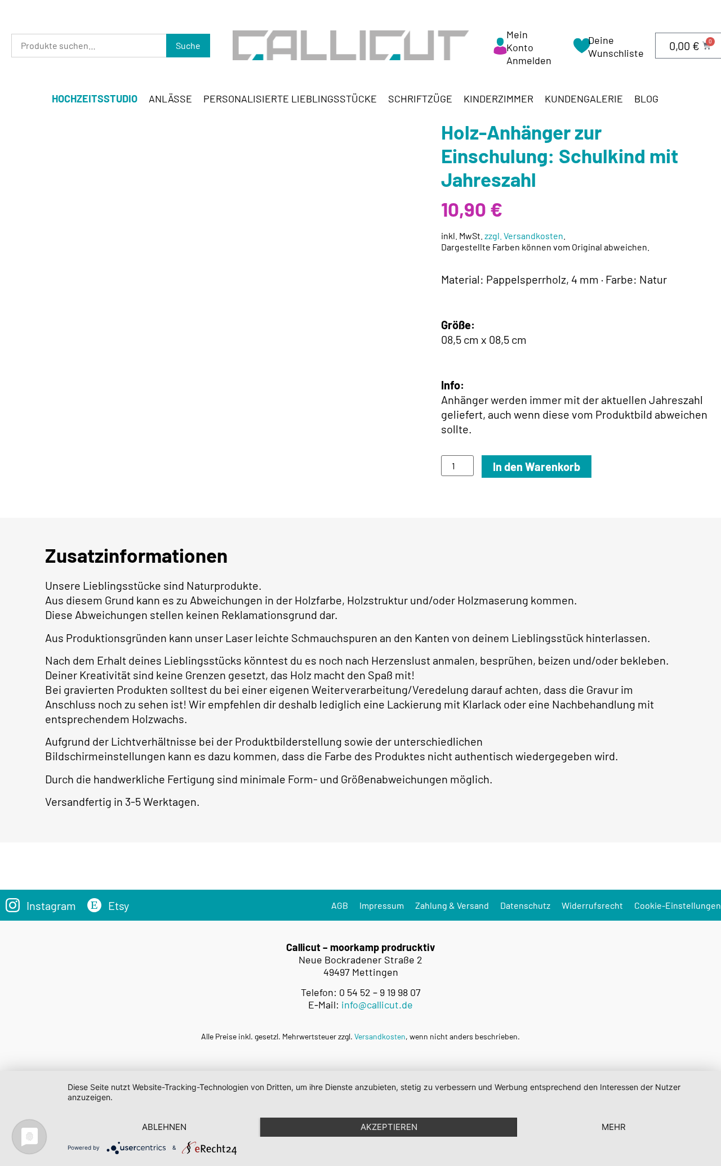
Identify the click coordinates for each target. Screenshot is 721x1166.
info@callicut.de (377, 1004)
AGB (339, 905)
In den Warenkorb (536, 466)
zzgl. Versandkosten (523, 235)
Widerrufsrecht (592, 905)
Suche (188, 45)
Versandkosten (380, 1036)
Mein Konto (519, 40)
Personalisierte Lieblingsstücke (290, 98)
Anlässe (170, 98)
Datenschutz (525, 905)
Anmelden (528, 60)
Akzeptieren (388, 1127)
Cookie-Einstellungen (677, 905)
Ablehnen (164, 1127)
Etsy (118, 905)
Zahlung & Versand (452, 905)
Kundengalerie (584, 98)
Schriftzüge (420, 98)
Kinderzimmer (498, 98)
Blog (646, 98)
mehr (614, 1127)
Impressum (381, 905)
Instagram (51, 905)
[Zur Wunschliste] (581, 49)
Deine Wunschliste (616, 46)
